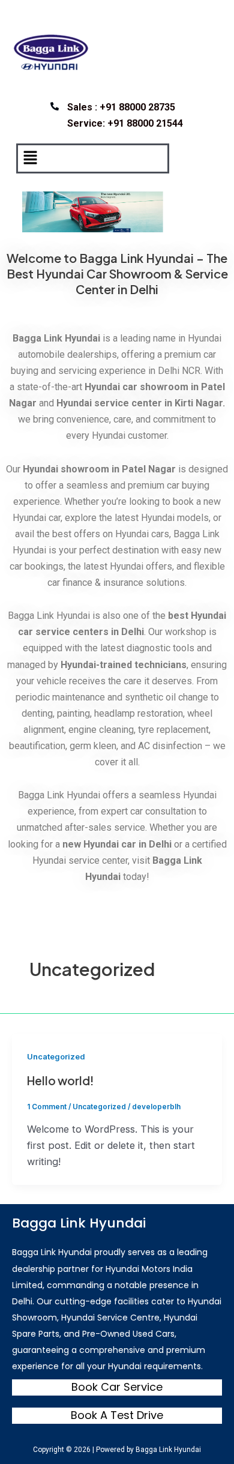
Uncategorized (56, 1056)
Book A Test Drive (117, 1415)
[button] (30, 158)
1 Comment (47, 1107)
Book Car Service (117, 1386)
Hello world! (60, 1080)
